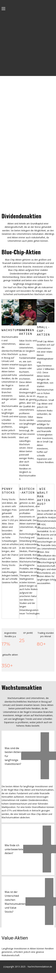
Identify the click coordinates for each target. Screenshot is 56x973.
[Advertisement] (28, 46)
